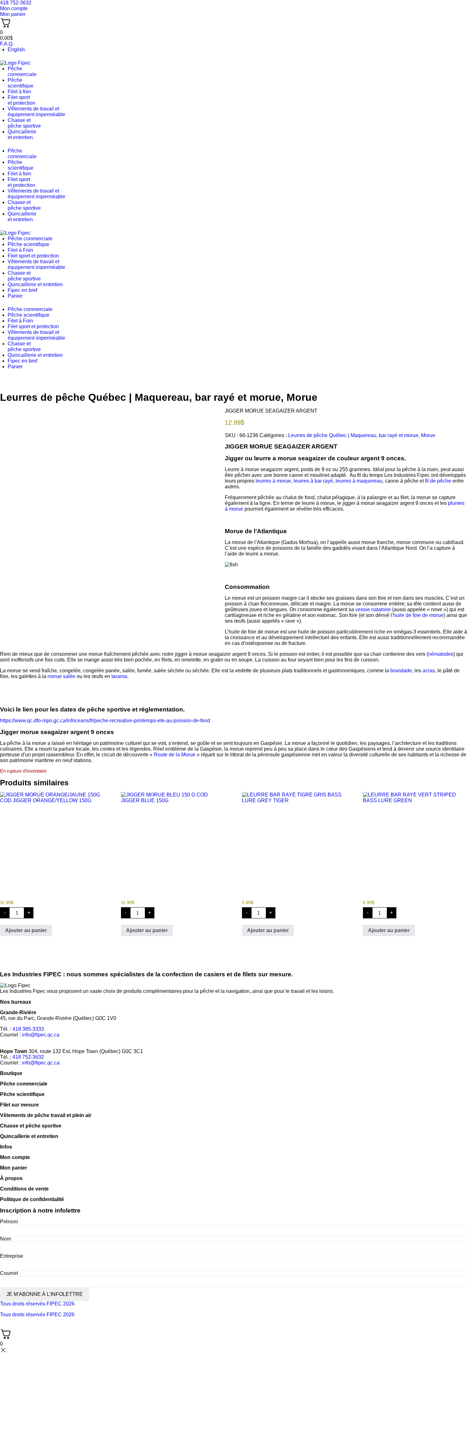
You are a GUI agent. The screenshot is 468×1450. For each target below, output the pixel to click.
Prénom (9, 1221)
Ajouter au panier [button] (26, 930)
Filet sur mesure (19, 1104)
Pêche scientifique (28, 244)
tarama (119, 676)
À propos (11, 1178)
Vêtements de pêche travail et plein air (45, 1115)
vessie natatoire (373, 609)
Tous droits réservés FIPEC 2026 (37, 1303)
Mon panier (13, 1168)
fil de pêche (438, 481)
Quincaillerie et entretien (35, 284)
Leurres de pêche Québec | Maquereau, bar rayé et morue (140, 397)
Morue (302, 397)
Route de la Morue (174, 754)
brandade (401, 670)
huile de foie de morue (418, 615)
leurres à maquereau (359, 481)
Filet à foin (19, 91)
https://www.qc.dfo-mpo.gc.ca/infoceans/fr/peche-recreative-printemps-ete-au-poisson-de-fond (105, 720)
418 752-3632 (28, 1057)
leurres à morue (273, 481)
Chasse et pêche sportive (24, 123)
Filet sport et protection (33, 255)
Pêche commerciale (30, 238)
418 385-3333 (28, 1029)
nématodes (440, 654)
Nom (5, 1238)
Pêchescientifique (20, 82)
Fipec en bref (22, 290)
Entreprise (11, 1256)
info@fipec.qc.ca (41, 1034)
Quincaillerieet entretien (22, 134)
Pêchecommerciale (22, 71)
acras (428, 670)
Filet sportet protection (21, 100)
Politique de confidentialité (32, 1199)
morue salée (61, 676)
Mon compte (15, 1157)
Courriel (9, 1273)
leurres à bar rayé (313, 481)
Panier (15, 296)
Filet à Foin (20, 250)
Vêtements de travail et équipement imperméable (36, 111)
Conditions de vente (24, 1189)
